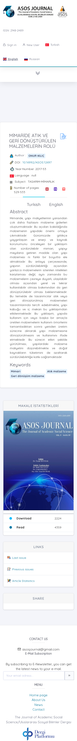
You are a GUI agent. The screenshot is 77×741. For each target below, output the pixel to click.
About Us (38, 700)
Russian (34, 59)
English (12, 59)
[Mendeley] (47, 190)
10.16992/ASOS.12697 (37, 162)
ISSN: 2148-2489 (13, 30)
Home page (38, 695)
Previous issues (23, 569)
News (38, 705)
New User (32, 45)
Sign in (11, 45)
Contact (38, 709)
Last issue (19, 558)
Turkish (54, 44)
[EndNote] (55, 190)
